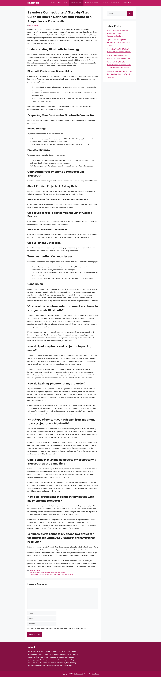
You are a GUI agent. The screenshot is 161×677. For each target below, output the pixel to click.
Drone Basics (62, 3)
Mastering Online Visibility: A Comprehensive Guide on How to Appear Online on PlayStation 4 (119, 65)
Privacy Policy (127, 3)
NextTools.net (33, 651)
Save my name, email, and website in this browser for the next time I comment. (58, 628)
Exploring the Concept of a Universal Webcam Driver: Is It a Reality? (118, 42)
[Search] (130, 13)
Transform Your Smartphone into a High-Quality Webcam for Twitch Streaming (119, 74)
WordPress (95, 674)
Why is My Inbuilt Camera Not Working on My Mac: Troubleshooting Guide (117, 33)
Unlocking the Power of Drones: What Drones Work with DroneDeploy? (52, 574)
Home (53, 3)
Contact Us (115, 3)
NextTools (33, 2)
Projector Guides (76, 3)
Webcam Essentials (91, 3)
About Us (105, 3)
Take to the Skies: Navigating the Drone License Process (47, 572)
